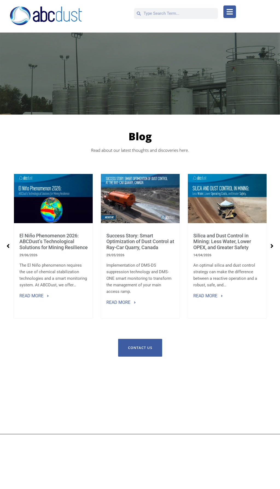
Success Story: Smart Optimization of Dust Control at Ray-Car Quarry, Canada (140, 241)
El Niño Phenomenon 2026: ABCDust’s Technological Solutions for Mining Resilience (53, 241)
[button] (229, 11)
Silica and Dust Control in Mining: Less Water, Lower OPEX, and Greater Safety (222, 241)
